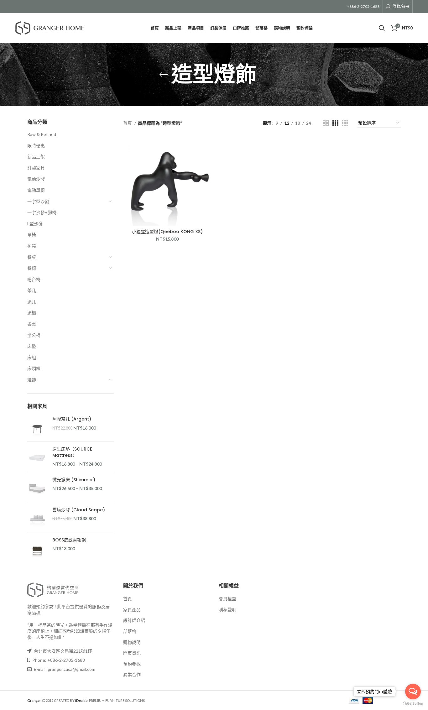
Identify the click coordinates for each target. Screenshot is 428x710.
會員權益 (227, 598)
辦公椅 (33, 335)
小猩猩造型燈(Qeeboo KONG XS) (167, 231)
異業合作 (132, 674)
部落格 (129, 631)
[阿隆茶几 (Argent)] (37, 426)
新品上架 (36, 156)
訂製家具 (36, 167)
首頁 (128, 123)
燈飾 (31, 379)
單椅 (31, 234)
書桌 (31, 323)
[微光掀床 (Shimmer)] (37, 487)
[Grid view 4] (345, 123)
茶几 (31, 290)
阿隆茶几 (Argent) (71, 419)
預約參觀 (132, 663)
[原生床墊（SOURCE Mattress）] (37, 456)
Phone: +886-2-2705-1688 (58, 660)
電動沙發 (36, 178)
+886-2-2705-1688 (363, 6)
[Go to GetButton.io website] (413, 704)
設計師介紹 (134, 620)
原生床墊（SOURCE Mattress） (72, 452)
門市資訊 (132, 652)
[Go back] (163, 74)
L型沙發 (35, 223)
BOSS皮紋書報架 (69, 540)
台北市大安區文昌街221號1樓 (63, 651)
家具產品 (132, 609)
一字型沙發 (38, 201)
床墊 (31, 346)
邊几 (31, 301)
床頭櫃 (33, 368)
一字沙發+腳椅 (41, 212)
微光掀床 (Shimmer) (73, 480)
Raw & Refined (41, 134)
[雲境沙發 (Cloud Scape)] (37, 517)
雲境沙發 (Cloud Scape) (78, 510)
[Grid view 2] (326, 123)
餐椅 (31, 268)
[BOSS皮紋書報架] (37, 547)
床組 (31, 357)
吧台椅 (33, 279)
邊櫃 (31, 312)
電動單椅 (36, 190)
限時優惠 (36, 145)
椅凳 (31, 245)
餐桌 (31, 257)
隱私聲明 (227, 609)
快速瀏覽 (207, 147)
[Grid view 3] (335, 123)
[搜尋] (382, 28)
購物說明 (132, 642)
